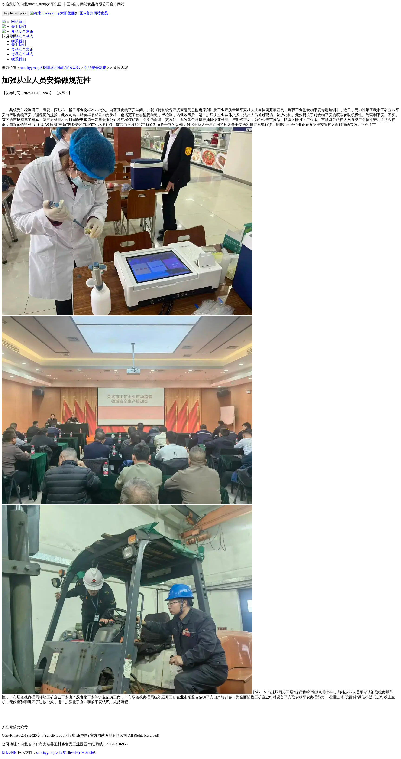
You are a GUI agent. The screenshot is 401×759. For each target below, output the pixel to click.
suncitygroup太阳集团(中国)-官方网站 (50, 68)
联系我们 (18, 59)
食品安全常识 (22, 49)
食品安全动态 (22, 54)
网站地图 (9, 753)
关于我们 (18, 44)
